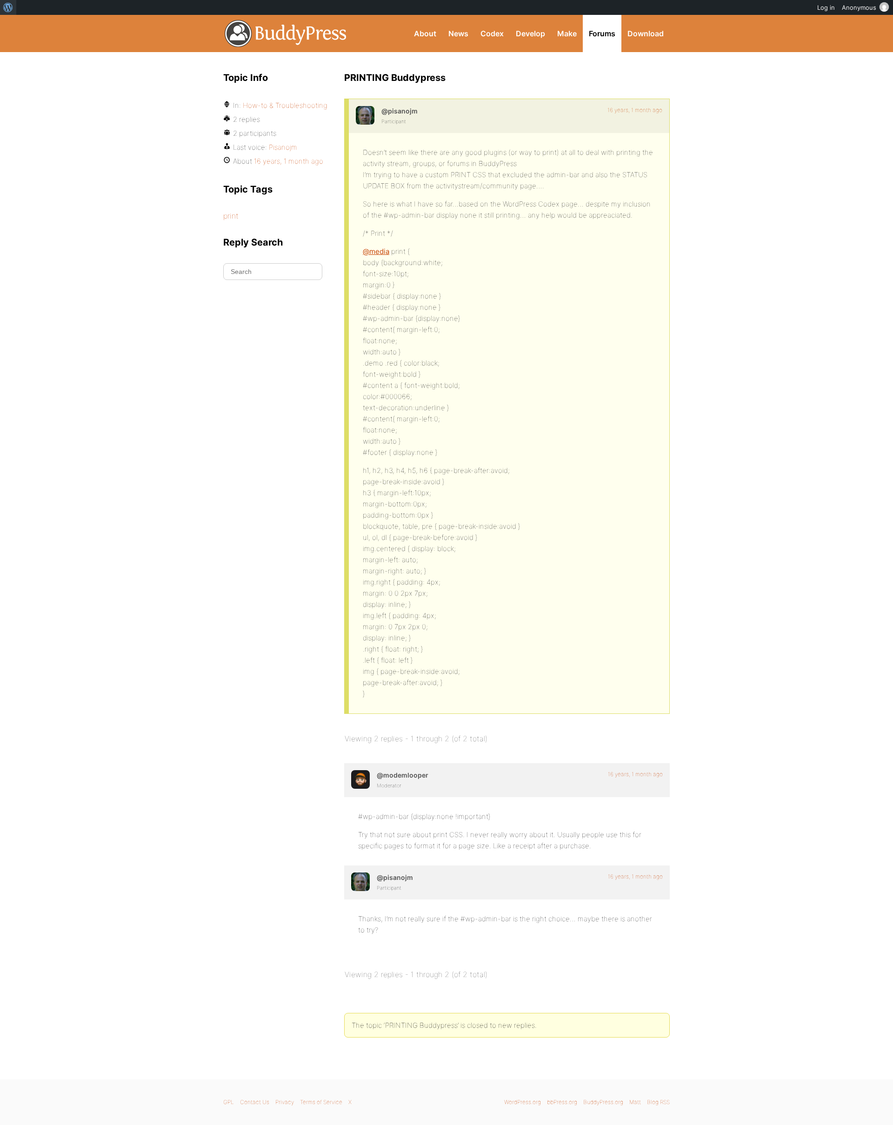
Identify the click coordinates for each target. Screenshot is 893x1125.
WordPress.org (522, 1101)
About (425, 33)
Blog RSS (658, 1101)
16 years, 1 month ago (634, 110)
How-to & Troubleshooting (285, 105)
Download (645, 33)
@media (376, 251)
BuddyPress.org (285, 33)
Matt (635, 1101)
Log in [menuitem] (826, 7)
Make (567, 33)
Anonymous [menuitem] (859, 7)
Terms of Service (321, 1101)
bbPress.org (562, 1101)
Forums (602, 33)
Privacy (284, 1101)
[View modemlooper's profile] (360, 779)
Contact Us (254, 1101)
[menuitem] (8, 7)
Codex (492, 33)
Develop (530, 33)
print (231, 215)
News (458, 33)
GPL (228, 1101)
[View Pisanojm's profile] (365, 115)
